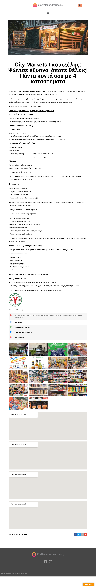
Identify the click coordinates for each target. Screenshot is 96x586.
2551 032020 (18, 322)
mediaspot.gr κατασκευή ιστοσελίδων (16, 573)
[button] (80, 5)
